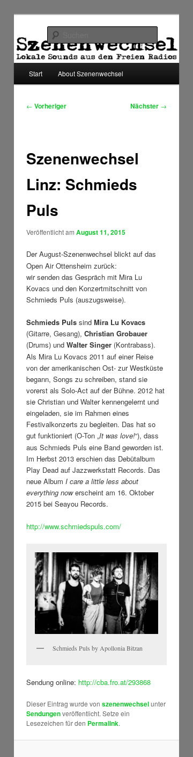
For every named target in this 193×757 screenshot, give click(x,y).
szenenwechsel (125, 704)
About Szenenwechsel (90, 73)
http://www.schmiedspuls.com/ (73, 526)
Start (35, 73)
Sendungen (43, 713)
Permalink (102, 723)
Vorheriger (46, 106)
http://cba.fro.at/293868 (114, 682)
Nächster (148, 106)
